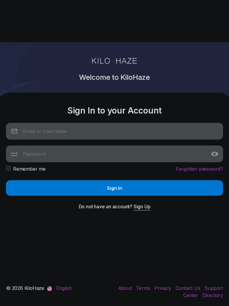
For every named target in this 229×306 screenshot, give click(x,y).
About (125, 288)
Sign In (114, 188)
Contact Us (189, 288)
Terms (143, 288)
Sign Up (142, 206)
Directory (212, 295)
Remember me (29, 169)
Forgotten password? (199, 169)
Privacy (163, 288)
